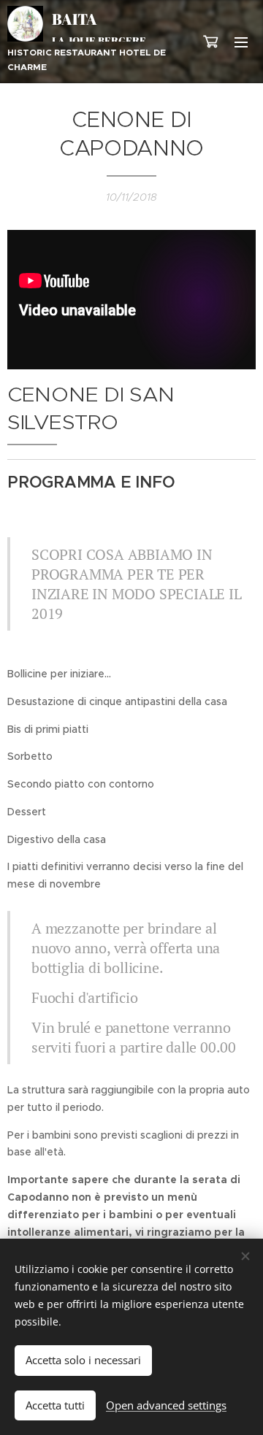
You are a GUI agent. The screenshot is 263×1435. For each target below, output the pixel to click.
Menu (241, 41)
